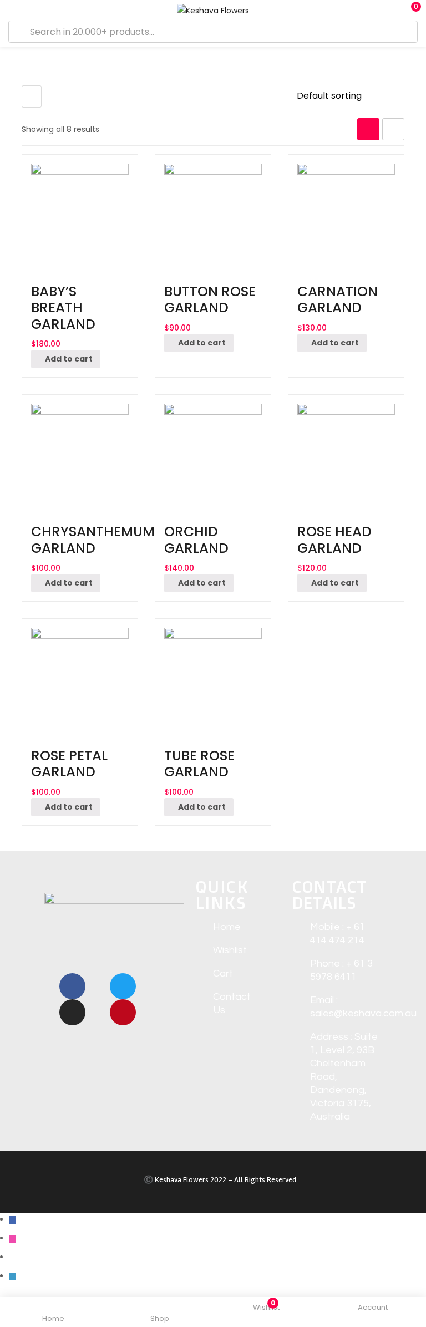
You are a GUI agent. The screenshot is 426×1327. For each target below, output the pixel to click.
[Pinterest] (123, 1012)
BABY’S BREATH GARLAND (63, 308)
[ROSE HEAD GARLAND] (346, 452)
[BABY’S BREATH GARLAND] (80, 212)
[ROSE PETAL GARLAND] (80, 676)
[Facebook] (72, 986)
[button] (409, 10)
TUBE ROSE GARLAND (199, 763)
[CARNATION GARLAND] (346, 212)
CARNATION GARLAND (337, 299)
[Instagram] (72, 1012)
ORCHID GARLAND (196, 539)
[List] (393, 129)
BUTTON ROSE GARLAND (210, 299)
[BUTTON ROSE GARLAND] (213, 212)
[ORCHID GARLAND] (213, 452)
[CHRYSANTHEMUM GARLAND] (80, 452)
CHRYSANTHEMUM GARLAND (93, 539)
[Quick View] (76, 272)
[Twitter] (123, 986)
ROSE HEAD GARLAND (334, 539)
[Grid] (368, 129)
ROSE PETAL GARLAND (69, 763)
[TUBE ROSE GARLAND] (213, 676)
